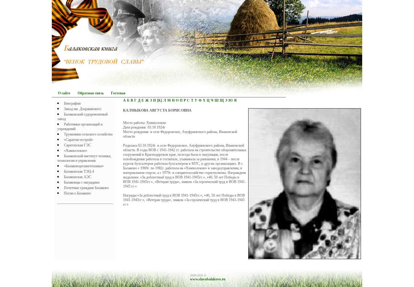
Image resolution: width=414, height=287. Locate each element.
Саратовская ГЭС (77, 145)
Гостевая (118, 93)
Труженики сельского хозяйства (88, 134)
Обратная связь (91, 93)
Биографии (72, 103)
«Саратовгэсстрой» (78, 140)
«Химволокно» (75, 150)
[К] (159, 100)
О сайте (64, 93)
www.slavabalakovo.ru (207, 279)
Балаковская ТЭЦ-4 (79, 171)
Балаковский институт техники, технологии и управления (84, 158)
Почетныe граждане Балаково (86, 188)
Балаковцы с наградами (81, 182)
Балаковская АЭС (77, 177)
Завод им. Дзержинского (82, 109)
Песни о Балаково (77, 193)
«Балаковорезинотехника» (84, 166)
